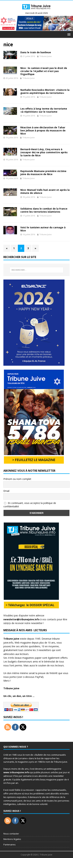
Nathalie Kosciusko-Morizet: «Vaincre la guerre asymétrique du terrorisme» (44, 91)
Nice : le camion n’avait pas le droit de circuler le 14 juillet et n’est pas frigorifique (43, 71)
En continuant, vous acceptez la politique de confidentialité (29, 504)
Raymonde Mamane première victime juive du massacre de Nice (43, 172)
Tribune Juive (45, 56)
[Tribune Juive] (36, 10)
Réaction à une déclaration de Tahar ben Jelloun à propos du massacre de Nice (43, 130)
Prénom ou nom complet (17, 479)
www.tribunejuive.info (16, 772)
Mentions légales (12, 839)
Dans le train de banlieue (35, 52)
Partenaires (9, 844)
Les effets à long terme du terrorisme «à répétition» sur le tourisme (43, 110)
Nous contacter (11, 833)
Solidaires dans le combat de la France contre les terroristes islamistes (43, 210)
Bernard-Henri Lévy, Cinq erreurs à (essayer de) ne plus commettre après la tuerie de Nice (44, 152)
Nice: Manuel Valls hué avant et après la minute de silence (45, 191)
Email (6, 490)
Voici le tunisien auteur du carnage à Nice (43, 229)
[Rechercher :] (36, 270)
